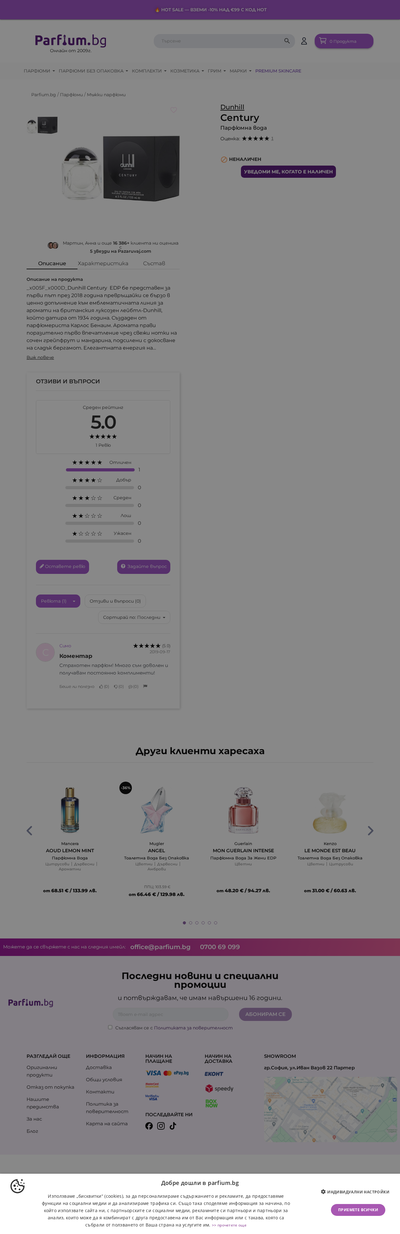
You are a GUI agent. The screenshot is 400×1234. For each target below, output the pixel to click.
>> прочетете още (229, 1225)
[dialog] (200, 1204)
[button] (357, 1192)
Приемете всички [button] (358, 1209)
